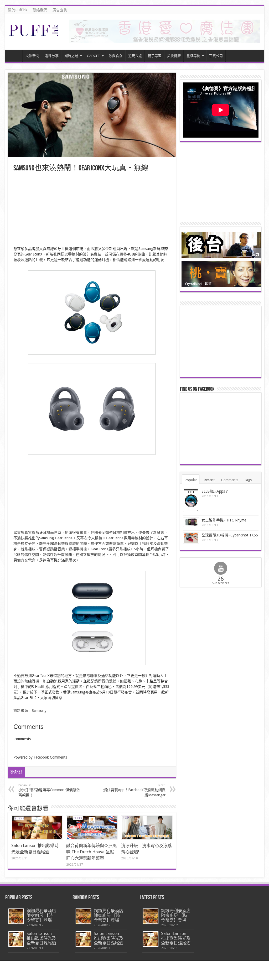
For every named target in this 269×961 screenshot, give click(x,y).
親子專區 (154, 56)
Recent (209, 480)
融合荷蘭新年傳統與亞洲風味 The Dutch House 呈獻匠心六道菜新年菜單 (91, 852)
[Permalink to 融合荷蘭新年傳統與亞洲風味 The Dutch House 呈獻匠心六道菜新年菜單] (92, 827)
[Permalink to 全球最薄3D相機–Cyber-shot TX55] (191, 538)
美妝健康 (174, 56)
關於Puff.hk (17, 10)
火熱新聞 (32, 56)
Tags (248, 480)
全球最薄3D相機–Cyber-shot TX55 (229, 535)
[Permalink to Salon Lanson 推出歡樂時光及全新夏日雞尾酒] (37, 827)
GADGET (93, 56)
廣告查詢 (60, 10)
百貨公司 (216, 56)
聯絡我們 (40, 10)
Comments (229, 480)
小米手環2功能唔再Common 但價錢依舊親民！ (49, 790)
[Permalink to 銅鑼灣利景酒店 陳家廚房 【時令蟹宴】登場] (16, 916)
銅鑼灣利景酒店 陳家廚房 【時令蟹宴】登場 (41, 915)
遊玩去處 (135, 56)
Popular (190, 480)
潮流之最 (71, 56)
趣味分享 (52, 56)
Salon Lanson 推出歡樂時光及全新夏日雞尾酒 (41, 938)
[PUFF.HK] (34, 35)
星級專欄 (193, 56)
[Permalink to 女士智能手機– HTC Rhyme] (191, 522)
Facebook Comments (50, 757)
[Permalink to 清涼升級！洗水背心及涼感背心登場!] (147, 827)
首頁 (15, 56)
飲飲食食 (115, 56)
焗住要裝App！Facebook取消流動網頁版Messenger (134, 790)
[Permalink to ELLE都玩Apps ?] (191, 500)
